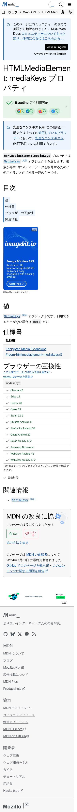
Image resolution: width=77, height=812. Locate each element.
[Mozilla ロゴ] (15, 805)
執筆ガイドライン (15, 722)
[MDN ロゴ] (11, 615)
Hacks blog (11, 791)
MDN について (13, 653)
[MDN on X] (19, 634)
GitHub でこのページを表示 (26, 565)
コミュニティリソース (19, 715)
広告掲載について (15, 674)
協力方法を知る (18, 543)
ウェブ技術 (11, 755)
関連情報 (11, 219)
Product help (12, 689)
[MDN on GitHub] (5, 634)
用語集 (8, 784)
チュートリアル (14, 776)
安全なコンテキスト (49, 138)
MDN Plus (10, 682)
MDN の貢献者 (36, 554)
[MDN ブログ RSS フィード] (34, 634)
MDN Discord (13, 729)
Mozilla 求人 (12, 667)
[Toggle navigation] (69, 4)
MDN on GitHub (14, 736)
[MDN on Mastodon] (26, 634)
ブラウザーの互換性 (19, 213)
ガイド (8, 769)
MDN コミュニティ (16, 708)
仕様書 (10, 207)
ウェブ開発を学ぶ (15, 762)
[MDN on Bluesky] (12, 634)
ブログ (8, 660)
